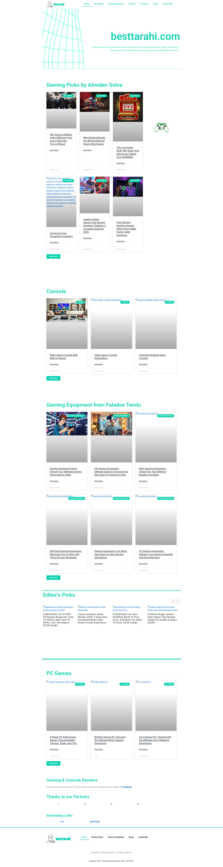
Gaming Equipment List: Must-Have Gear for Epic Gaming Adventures (110, 554)
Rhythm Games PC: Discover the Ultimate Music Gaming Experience (110, 740)
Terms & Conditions (116, 837)
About (155, 4)
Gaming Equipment (116, 4)
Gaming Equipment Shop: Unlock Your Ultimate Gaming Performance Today (66, 471)
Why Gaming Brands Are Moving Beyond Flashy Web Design (94, 140)
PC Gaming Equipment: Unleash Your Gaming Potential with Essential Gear (156, 554)
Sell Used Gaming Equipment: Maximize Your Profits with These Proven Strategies (66, 554)
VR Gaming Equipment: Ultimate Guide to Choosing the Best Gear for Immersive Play (111, 471)
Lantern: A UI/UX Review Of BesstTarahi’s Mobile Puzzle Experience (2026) (163, 617)
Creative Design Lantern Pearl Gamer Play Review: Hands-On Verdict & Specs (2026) (127, 618)
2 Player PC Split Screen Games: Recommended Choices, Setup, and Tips (63, 740)
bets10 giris (95, 821)
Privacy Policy (97, 837)
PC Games (144, 4)
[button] (178, 601)
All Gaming (98, 4)
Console (131, 4)
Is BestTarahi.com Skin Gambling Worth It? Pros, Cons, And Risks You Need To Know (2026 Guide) (92, 618)
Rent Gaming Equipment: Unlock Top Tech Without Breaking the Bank (152, 471)
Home (86, 4)
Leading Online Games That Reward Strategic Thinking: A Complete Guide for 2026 (94, 225)
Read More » (54, 150)
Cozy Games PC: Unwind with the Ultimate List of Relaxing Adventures (155, 740)
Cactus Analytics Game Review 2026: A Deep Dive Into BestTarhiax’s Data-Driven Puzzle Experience (57, 618)
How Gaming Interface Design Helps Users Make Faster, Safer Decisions (126, 228)
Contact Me (167, 4)
